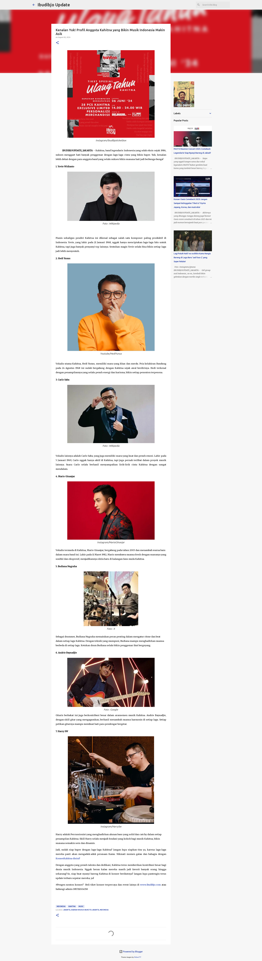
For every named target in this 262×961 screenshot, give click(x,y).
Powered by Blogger (133, 951)
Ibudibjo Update (54, 4)
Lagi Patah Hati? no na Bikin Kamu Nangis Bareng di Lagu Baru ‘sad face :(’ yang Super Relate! (192, 257)
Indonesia (61, 906)
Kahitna (72, 906)
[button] (57, 43)
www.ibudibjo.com (150, 884)
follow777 (137, 957)
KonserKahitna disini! (68, 858)
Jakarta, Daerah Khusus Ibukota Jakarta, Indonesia (85, 910)
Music (81, 906)
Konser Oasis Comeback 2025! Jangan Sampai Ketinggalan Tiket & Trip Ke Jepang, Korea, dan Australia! (190, 203)
